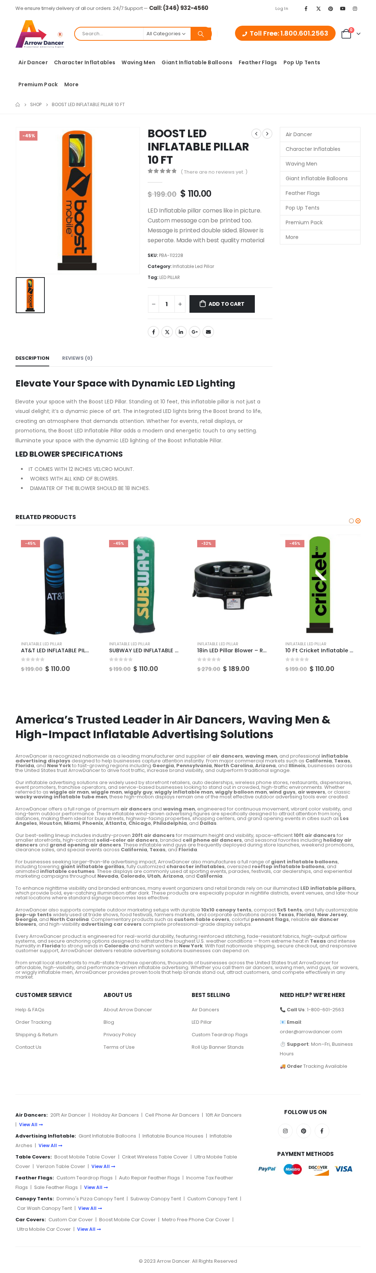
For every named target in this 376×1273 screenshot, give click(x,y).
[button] (351, 520)
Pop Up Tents (302, 62)
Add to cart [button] (84, 546)
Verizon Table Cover (60, 1166)
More (71, 84)
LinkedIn (181, 332)
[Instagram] (355, 8)
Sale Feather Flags (56, 1187)
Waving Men (138, 62)
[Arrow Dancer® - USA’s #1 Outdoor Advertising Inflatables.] (39, 34)
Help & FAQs (29, 1009)
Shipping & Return (36, 1034)
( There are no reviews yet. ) (214, 171)
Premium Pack (38, 84)
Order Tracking (33, 1022)
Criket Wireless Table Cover (155, 1156)
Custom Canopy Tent (212, 1198)
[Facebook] (306, 8)
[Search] (201, 34)
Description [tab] (32, 358)
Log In (281, 8)
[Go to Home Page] (17, 104)
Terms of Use (119, 1047)
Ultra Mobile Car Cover (44, 1229)
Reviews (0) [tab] (77, 358)
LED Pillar (202, 1022)
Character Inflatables (84, 62)
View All (28, 1124)
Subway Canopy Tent (155, 1198)
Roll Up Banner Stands (218, 1047)
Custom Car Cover (70, 1219)
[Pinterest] (330, 8)
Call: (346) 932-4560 (179, 8)
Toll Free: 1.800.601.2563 (289, 33)
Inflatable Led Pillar (193, 266)
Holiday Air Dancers (115, 1114)
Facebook (153, 332)
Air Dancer (33, 62)
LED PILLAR (169, 277)
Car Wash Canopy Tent (44, 1208)
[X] (318, 8)
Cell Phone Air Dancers (172, 1114)
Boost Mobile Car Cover (127, 1219)
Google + (194, 332)
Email (208, 332)
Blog (109, 1022)
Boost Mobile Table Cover (85, 1156)
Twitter (167, 332)
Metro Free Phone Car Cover (196, 1219)
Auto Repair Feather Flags (149, 1177)
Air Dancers (205, 1009)
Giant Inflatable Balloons (197, 62)
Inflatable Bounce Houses (172, 1135)
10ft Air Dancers (224, 1114)
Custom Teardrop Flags (220, 1034)
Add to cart (227, 304)
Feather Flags (258, 62)
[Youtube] (343, 8)
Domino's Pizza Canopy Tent (90, 1198)
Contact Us (28, 1047)
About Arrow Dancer (128, 1009)
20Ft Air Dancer (68, 1114)
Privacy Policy (120, 1034)
